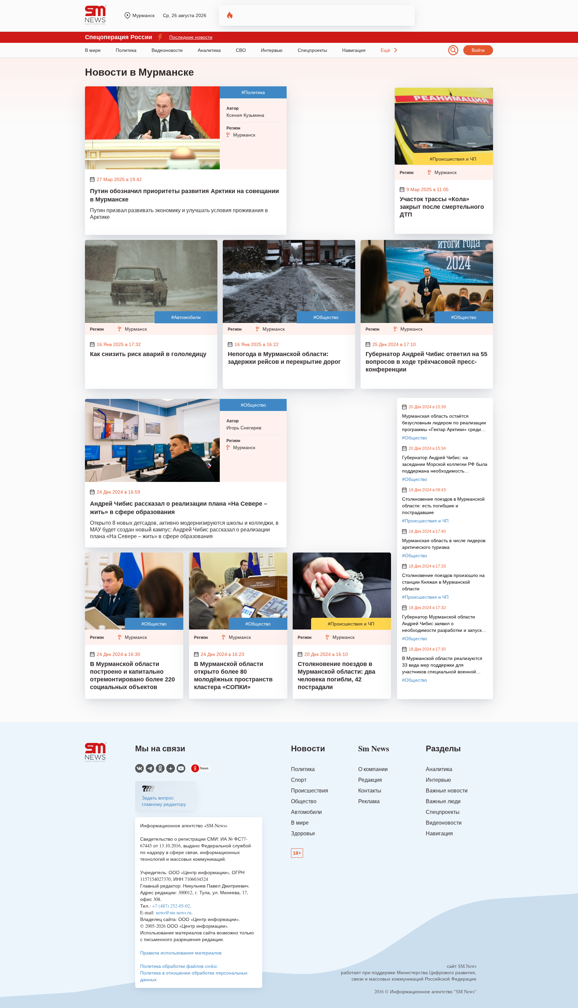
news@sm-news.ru (173, 912)
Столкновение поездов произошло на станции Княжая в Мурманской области (443, 582)
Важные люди (443, 801)
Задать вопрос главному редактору (164, 800)
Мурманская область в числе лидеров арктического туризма (443, 544)
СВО (241, 50)
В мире (93, 50)
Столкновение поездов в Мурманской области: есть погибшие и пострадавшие (443, 505)
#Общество (326, 317)
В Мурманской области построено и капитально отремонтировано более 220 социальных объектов (132, 675)
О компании (373, 768)
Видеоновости (167, 50)
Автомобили (306, 811)
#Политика (253, 92)
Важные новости (447, 790)
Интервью (272, 50)
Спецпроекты (312, 50)
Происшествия (309, 790)
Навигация (354, 50)
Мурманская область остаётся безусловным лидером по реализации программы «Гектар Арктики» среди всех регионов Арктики (444, 423)
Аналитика (209, 50)
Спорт (298, 779)
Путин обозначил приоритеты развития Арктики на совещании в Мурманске (184, 195)
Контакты (369, 790)
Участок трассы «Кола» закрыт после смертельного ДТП (442, 207)
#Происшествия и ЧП (453, 159)
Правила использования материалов (180, 952)
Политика (126, 50)
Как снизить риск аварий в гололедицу (148, 354)
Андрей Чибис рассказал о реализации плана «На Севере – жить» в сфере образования (178, 507)
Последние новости (190, 37)
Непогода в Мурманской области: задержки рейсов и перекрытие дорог (284, 358)
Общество (303, 801)
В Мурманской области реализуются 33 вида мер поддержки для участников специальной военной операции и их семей (442, 665)
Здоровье (303, 833)
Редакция (370, 779)
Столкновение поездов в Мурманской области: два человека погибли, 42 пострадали (336, 675)
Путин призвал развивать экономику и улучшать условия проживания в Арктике (179, 213)
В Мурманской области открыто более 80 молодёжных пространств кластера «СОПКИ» (233, 675)
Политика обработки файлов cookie (178, 966)
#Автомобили (186, 317)
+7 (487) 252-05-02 (171, 906)
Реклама (369, 801)
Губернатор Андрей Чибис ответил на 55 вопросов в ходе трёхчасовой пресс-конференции (426, 362)
